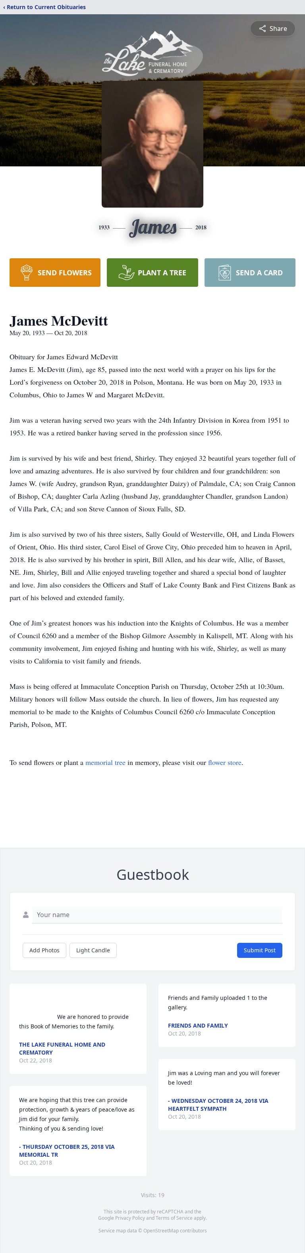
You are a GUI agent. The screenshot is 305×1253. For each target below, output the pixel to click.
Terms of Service (174, 1218)
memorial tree (105, 762)
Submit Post (260, 950)
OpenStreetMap (161, 1230)
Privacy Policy (130, 1218)
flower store (224, 762)
